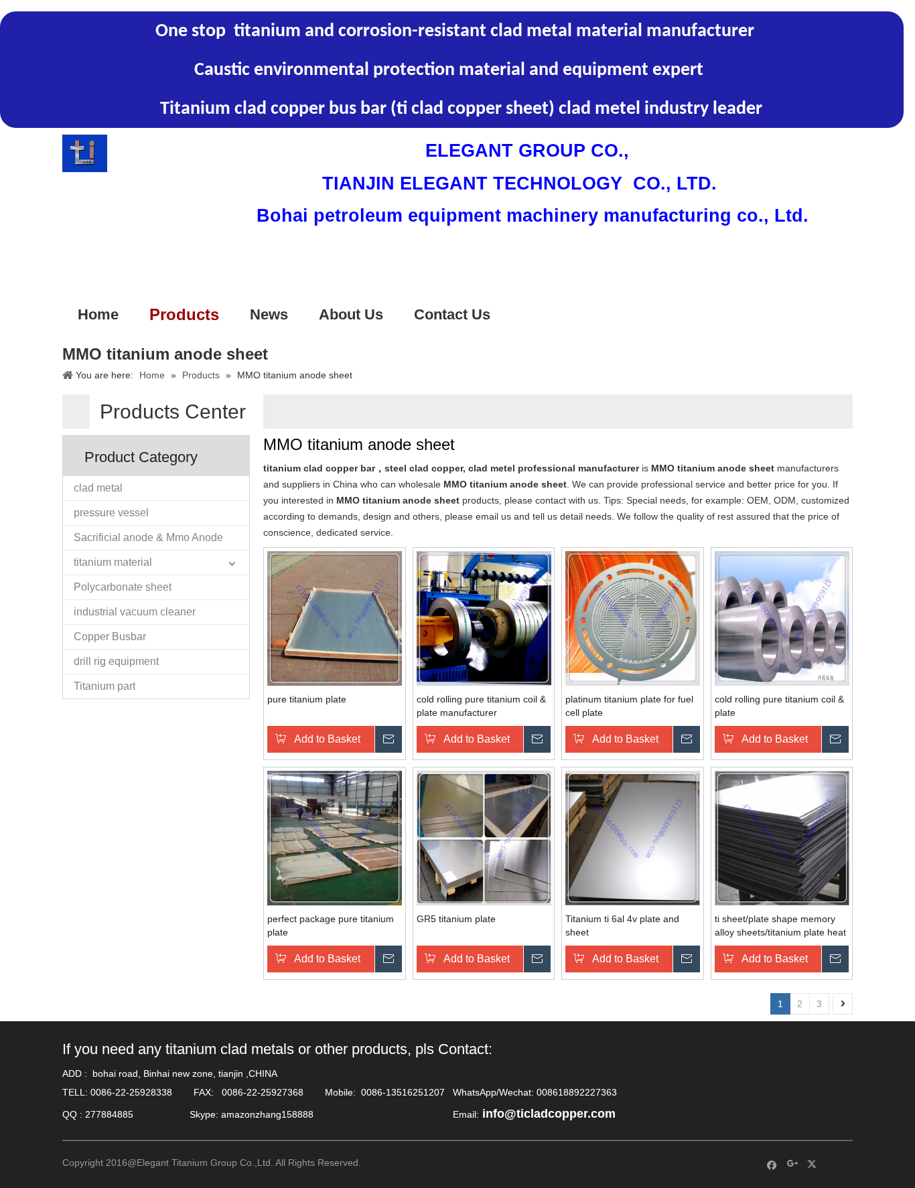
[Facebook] (772, 1164)
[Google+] (792, 1164)
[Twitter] (813, 1164)
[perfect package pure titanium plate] (334, 837)
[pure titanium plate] (334, 618)
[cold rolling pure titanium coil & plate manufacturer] (484, 618)
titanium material (113, 562)
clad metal (98, 488)
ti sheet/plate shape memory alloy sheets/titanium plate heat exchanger (780, 926)
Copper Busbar (110, 636)
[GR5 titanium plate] (484, 837)
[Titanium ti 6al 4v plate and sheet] (632, 837)
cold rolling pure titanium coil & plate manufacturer (481, 706)
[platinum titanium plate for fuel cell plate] (632, 618)
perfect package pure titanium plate (330, 925)
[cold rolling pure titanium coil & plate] (782, 618)
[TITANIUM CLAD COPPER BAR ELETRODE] (84, 153)
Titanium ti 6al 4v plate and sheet (622, 925)
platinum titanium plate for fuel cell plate (629, 706)
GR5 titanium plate (456, 918)
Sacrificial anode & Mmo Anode (148, 537)
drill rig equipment (116, 661)
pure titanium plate (306, 699)
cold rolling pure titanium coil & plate (779, 706)
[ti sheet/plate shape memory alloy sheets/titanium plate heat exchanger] (782, 837)
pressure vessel (111, 512)
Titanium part (104, 686)
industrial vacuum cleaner (135, 611)
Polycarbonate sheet (122, 587)
